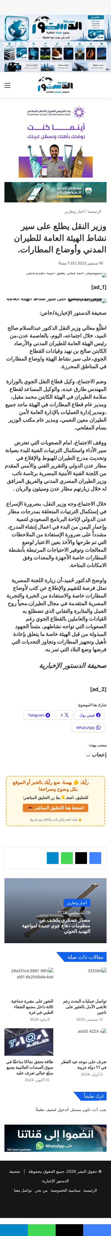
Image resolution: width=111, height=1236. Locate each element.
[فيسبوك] (95, 858)
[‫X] (81, 858)
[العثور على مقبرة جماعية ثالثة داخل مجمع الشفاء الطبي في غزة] (28, 981)
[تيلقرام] (53, 858)
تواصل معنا (23, 1190)
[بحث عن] (104, 87)
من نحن (41, 1190)
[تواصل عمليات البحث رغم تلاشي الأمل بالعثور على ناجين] (82, 981)
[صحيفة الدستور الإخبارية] (55, 85)
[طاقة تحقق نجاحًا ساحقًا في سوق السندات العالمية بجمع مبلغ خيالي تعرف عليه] (28, 1042)
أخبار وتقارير (75, 211)
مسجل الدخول (69, 1109)
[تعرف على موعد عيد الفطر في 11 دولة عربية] (82, 1042)
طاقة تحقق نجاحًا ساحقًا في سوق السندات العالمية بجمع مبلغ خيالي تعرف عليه (29, 1067)
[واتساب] (67, 858)
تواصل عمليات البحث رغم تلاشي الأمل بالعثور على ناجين (85, 1006)
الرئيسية (95, 211)
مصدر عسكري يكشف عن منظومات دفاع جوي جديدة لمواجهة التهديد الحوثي (56, 925)
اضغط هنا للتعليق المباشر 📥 (55, 808)
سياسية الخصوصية (66, 1190)
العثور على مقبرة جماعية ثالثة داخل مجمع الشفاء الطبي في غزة (32, 1006)
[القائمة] (7, 87)
